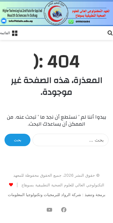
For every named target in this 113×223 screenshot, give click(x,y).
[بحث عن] (110, 32)
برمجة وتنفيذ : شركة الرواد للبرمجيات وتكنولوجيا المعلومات (56, 194)
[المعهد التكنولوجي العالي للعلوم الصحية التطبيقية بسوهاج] (56, 13)
